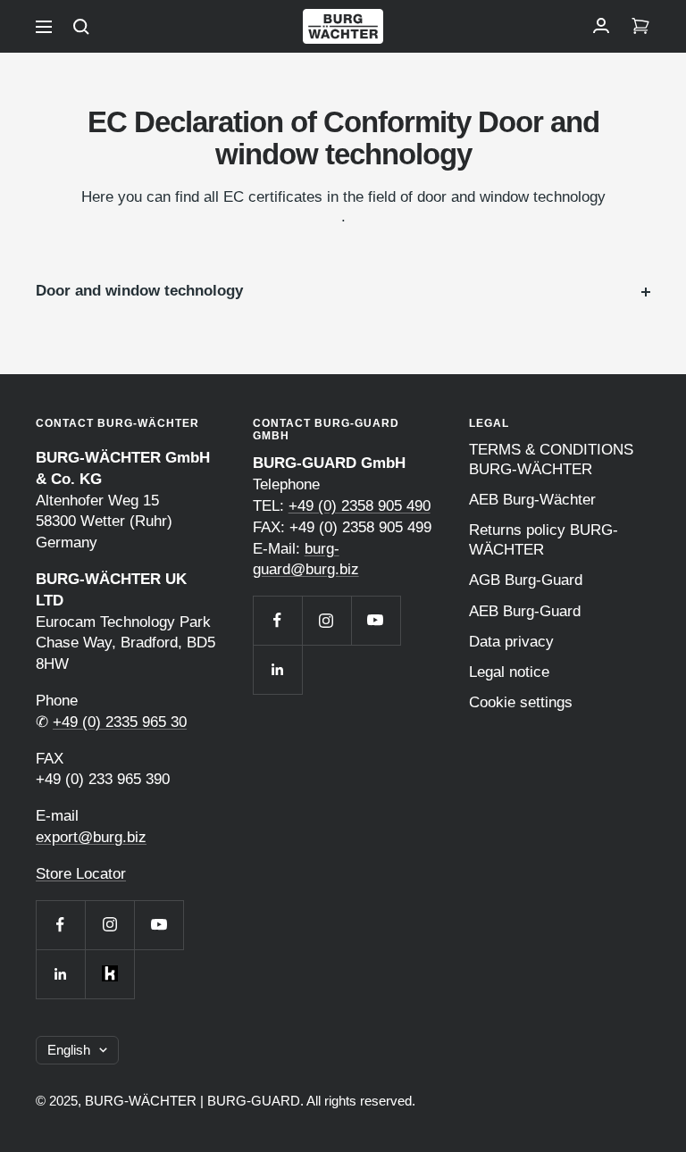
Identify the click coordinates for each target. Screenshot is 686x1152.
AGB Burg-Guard (525, 580)
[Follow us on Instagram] (109, 924)
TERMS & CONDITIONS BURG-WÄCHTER (551, 459)
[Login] (601, 27)
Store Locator (81, 873)
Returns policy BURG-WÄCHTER (543, 540)
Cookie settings (521, 702)
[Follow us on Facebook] (60, 924)
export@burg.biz (91, 837)
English (68, 1049)
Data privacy (511, 641)
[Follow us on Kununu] (109, 973)
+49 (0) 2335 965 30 (120, 722)
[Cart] (640, 27)
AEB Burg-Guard (525, 611)
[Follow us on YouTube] (158, 924)
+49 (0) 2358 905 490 (360, 505)
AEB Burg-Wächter (532, 499)
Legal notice (509, 672)
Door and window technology (139, 290)
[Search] (81, 27)
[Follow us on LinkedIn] (60, 973)
